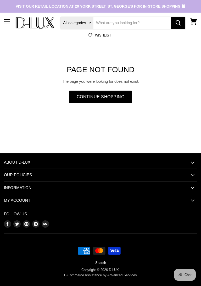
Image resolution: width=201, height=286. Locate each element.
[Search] (178, 23)
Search (100, 263)
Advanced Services (122, 275)
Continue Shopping (100, 97)
